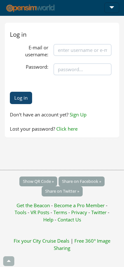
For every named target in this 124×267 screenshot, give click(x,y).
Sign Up (78, 114)
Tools (21, 212)
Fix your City (27, 241)
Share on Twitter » (62, 191)
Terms (60, 212)
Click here (67, 129)
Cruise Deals (55, 241)
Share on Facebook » (81, 181)
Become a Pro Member (80, 205)
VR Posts (41, 212)
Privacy (79, 212)
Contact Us (69, 219)
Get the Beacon (33, 205)
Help (48, 219)
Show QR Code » (38, 181)
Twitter (99, 212)
